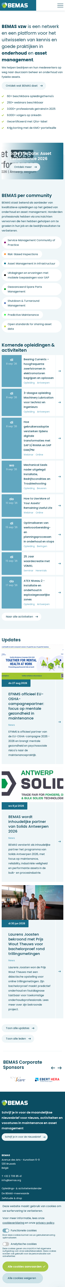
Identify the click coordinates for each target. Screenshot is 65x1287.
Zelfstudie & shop (12, 1198)
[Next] (59, 1068)
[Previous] (53, 1068)
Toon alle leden (16, 1038)
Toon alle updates (17, 1028)
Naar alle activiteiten (19, 616)
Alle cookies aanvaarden (25, 1266)
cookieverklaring (13, 1222)
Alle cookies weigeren (22, 1278)
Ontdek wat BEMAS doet (22, 85)
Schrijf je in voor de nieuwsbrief (23, 1136)
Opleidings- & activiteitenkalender (22, 1188)
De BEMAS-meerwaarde (15, 1193)
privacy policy (45, 1222)
